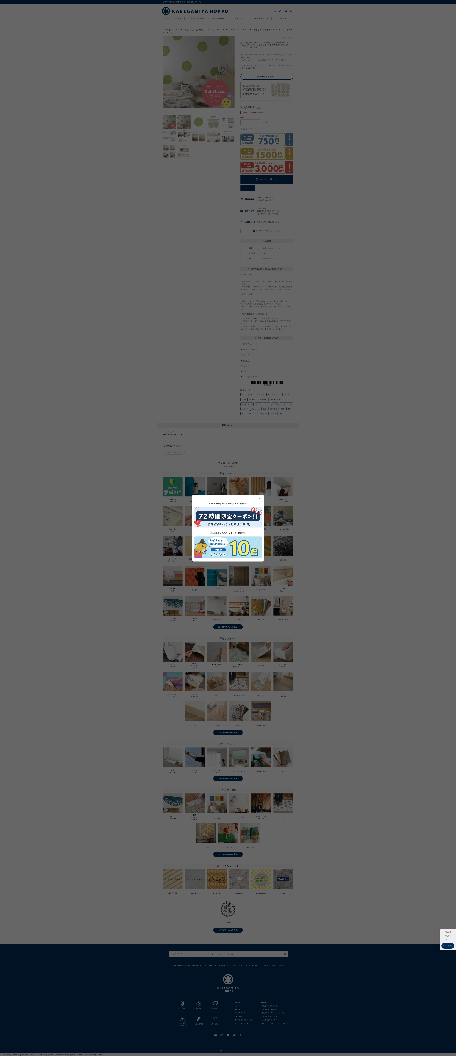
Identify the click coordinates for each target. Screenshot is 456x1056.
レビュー (448, 940)
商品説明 (448, 936)
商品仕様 (448, 932)
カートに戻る (448, 946)
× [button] (260, 498)
